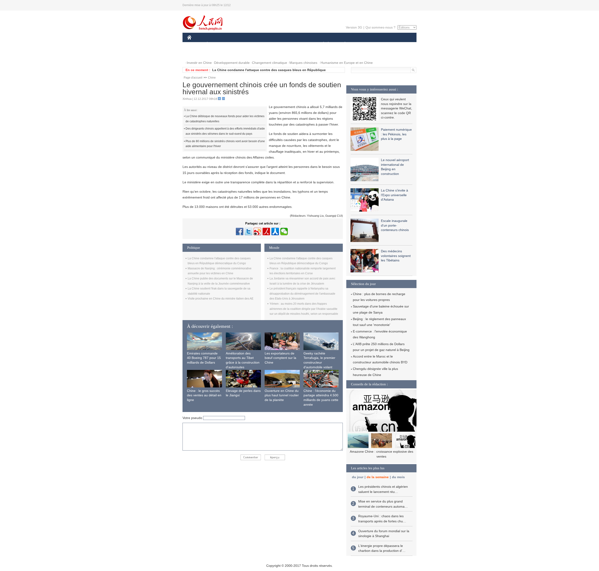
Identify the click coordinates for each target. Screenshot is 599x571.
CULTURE (300, 44)
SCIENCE (279, 44)
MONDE (238, 44)
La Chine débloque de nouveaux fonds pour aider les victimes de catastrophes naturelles (225, 119)
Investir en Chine (199, 63)
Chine (212, 77)
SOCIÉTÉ (321, 44)
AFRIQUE (257, 44)
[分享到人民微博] (266, 231)
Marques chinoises (303, 63)
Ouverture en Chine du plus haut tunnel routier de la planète (282, 395)
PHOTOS (197, 53)
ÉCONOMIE (216, 44)
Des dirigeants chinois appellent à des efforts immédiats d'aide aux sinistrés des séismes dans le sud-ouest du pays (225, 131)
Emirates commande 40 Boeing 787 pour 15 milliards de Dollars (204, 357)
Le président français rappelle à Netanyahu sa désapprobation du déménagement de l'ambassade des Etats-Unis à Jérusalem (302, 293)
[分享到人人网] (275, 231)
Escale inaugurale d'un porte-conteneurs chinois (395, 225)
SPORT (361, 44)
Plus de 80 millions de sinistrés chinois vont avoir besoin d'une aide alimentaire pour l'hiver (225, 144)
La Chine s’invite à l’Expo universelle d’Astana (394, 194)
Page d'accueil (193, 77)
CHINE (195, 44)
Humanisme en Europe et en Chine (347, 63)
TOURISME (381, 44)
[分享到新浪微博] (257, 231)
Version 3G (354, 27)
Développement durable (232, 63)
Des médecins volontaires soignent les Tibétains (396, 255)
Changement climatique (269, 63)
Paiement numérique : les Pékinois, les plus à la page (396, 134)
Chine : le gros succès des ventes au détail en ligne (204, 395)
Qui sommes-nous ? (380, 27)
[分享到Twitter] (248, 231)
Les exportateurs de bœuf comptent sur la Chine (280, 357)
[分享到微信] (284, 231)
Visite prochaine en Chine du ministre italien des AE (220, 298)
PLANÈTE (342, 44)
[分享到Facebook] (239, 231)
